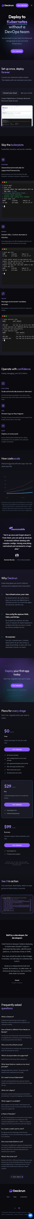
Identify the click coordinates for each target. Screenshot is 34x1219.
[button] (30, 1215)
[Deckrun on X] (15, 1208)
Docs (8, 1197)
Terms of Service (18, 1214)
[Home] (7, 5)
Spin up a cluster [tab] (26, 93)
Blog (15, 1197)
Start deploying (17, 51)
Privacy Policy (9, 1214)
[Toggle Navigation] (31, 5)
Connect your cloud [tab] (10, 93)
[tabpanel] (17, 111)
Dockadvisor (23, 1197)
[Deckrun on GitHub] (19, 1208)
